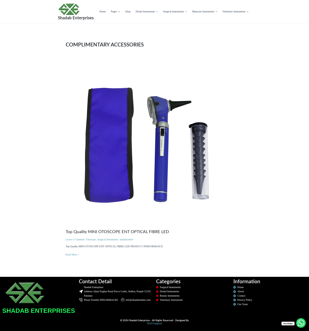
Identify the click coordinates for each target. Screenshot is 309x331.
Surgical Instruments (173, 11)
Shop (128, 11)
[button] (118, 11)
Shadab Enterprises (76, 18)
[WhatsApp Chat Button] (301, 323)
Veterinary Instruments (233, 11)
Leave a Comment (75, 239)
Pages (114, 11)
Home (102, 11)
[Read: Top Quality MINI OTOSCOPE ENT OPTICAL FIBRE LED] (146, 144)
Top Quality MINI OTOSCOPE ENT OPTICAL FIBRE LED (117, 232)
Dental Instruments (145, 11)
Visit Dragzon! (154, 323)
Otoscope (91, 239)
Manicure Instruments (203, 11)
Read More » (72, 254)
